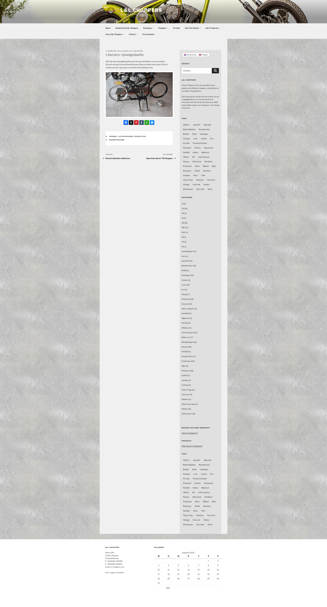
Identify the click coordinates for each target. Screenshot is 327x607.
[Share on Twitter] (131, 122)
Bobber (186, 134)
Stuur (195, 175)
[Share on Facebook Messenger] (152, 122)
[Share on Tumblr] (141, 122)
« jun (168, 587)
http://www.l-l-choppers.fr (192, 446)
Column (185, 280)
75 (183, 242)
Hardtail (186, 152)
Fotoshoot (187, 148)
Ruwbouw (187, 171)
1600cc (186, 125)
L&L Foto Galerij (192, 28)
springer (185, 380)
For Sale (176, 28)
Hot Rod (185, 323)
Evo (211, 138)
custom (204, 138)
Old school (196, 161)
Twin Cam (211, 180)
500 (183, 232)
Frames (113, 136)
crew (195, 138)
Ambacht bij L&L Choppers (126, 28)
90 (183, 247)
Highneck (205, 152)
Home (108, 28)
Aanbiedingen (187, 251)
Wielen (206, 184)
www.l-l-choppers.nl (190, 433)
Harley (195, 152)
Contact (132, 34)
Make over (186, 337)
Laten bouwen (125, 136)
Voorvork (196, 184)
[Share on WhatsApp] (146, 122)
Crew (184, 285)
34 (183, 213)
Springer (186, 175)
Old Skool (208, 161)
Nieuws (186, 161)
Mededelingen (187, 342)
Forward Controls (200, 143)
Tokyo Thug (188, 180)
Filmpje (185, 294)
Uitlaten (185, 399)
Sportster (207, 171)
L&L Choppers (141, 10)
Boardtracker (117, 140)
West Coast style (188, 404)
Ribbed (206, 166)
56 (183, 237)
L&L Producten (211, 28)
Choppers (162, 28)
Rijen (214, 166)
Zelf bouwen (188, 189)
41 (183, 218)
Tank (203, 175)
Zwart (210, 189)
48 (183, 223)
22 (183, 204)
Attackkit (207, 125)
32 (183, 208)
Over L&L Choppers (114, 34)
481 (183, 227)
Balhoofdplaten (189, 129)
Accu (184, 256)
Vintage (186, 184)
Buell (194, 134)
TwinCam (200, 180)
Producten (140, 136)
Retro (197, 166)
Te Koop (185, 385)
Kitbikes (185, 328)
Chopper (186, 138)
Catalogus (147, 28)
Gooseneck (208, 148)
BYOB (184, 270)
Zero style (200, 189)
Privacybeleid (148, 34)
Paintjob (185, 351)
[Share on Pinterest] (136, 122)
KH (193, 157)
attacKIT (196, 125)
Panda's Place (187, 356)
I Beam (186, 157)
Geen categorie (188, 309)
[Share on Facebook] (126, 122)
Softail (197, 171)
